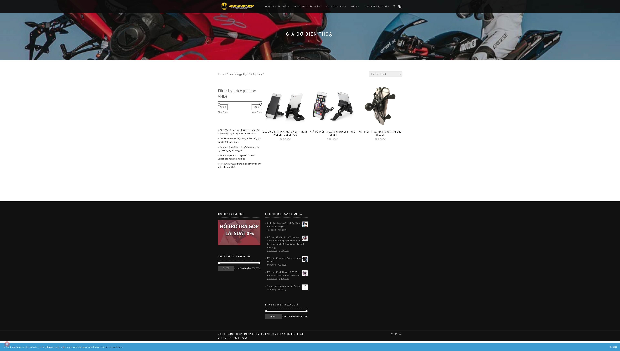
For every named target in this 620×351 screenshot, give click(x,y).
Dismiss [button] (613, 346)
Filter (226, 268)
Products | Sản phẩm (307, 6)
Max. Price (257, 112)
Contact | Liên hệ (376, 6)
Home (221, 74)
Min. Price (222, 112)
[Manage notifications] (7, 343)
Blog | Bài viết (335, 6)
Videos (355, 6)
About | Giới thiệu (276, 6)
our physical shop (113, 347)
